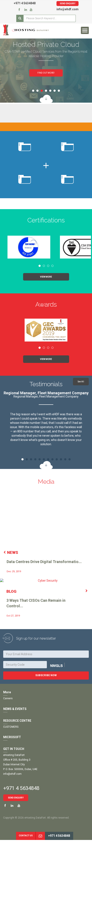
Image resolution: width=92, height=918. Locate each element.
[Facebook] (19, 9)
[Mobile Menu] (85, 30)
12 (69, 459)
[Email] (40, 836)
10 (61, 459)
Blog (11, 591)
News (12, 552)
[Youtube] (19, 805)
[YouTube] (31, 9)
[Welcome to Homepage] (30, 30)
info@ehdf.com (67, 9)
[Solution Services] (46, 99)
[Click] (61, 665)
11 (65, 459)
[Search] (20, 18)
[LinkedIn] (25, 9)
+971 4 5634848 (25, 3)
